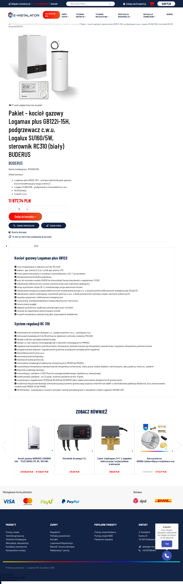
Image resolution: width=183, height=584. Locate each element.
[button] (167, 556)
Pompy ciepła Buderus (105, 532)
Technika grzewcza (80, 15)
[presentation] (3, 446)
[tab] (36, 245)
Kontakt (54, 3)
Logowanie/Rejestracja (61, 543)
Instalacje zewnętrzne (148, 15)
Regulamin (55, 532)
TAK (167, 543)
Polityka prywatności (60, 535)
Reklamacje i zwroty (59, 550)
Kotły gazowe (42, 24)
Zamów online (55, 225)
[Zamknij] (178, 523)
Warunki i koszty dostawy (62, 546)
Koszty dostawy (19, 232)
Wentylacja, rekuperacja (123, 15)
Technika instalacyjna (101, 15)
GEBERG (170, 14)
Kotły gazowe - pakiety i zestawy (64, 24)
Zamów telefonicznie (25, 225)
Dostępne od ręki (50, 14)
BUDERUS (16, 163)
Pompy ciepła (64, 15)
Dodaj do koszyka (24, 216)
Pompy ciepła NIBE (103, 535)
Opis (36, 245)
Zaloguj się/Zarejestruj (135, 3)
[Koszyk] (152, 3)
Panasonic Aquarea (103, 539)
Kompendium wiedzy (16, 550)
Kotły (32, 24)
